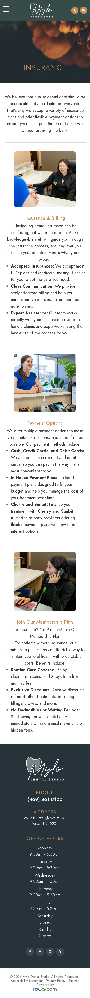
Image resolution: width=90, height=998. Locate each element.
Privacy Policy (55, 980)
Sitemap (74, 980)
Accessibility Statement (27, 980)
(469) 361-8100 (45, 799)
